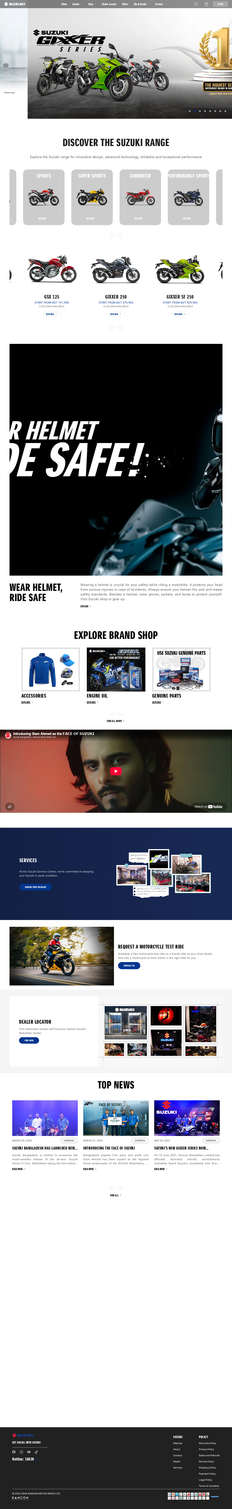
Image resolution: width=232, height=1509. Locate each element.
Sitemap (177, 1443)
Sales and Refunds (209, 1455)
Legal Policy (205, 1479)
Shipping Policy (207, 1467)
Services (177, 1467)
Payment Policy (207, 1473)
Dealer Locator (109, 4)
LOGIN (220, 4)
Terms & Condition (209, 1486)
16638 (29, 1459)
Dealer (176, 1461)
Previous (7, 197)
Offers (125, 4)
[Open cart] (206, 4)
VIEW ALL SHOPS (114, 720)
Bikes (64, 4)
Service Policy (206, 1461)
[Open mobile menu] (196, 4)
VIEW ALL (114, 1195)
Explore (42, 218)
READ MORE (17, 1168)
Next (225, 197)
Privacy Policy (206, 1449)
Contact (159, 4)
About (176, 1449)
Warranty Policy (207, 1443)
